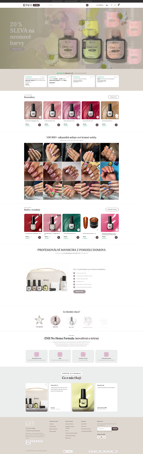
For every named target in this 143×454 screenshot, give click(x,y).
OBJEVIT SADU (79, 291)
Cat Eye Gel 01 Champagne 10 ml (32, 120)
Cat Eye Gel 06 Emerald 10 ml (69, 233)
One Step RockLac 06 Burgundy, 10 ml (33, 233)
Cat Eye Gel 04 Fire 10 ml (88, 120)
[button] (11, 66)
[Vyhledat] (87, 5)
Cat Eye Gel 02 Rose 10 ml (50, 120)
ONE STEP (83, 424)
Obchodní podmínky (70, 435)
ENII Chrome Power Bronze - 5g (89, 233)
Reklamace (68, 438)
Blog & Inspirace (53, 428)
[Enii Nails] (27, 5)
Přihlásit (115, 428)
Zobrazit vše (113, 96)
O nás (66, 430)
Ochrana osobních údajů (71, 433)
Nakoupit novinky (112, 209)
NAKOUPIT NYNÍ (16, 43)
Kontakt (51, 424)
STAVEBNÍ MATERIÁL (86, 431)
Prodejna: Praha (69, 424)
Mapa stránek (52, 431)
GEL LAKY (83, 426)
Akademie (100, 5)
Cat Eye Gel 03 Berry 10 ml (69, 120)
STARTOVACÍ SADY (86, 428)
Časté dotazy (52, 426)
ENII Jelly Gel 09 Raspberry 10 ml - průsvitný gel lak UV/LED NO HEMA (109, 234)
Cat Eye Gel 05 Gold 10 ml (107, 120)
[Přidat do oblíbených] (40, 117)
